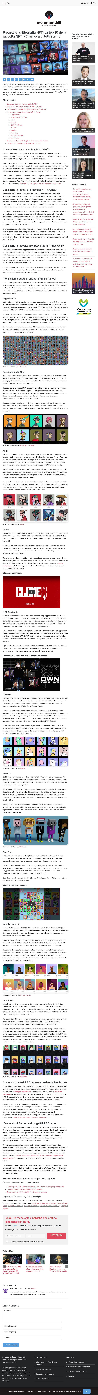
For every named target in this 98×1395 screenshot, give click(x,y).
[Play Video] (31, 592)
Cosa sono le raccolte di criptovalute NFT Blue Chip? (27, 109)
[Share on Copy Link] (28, 79)
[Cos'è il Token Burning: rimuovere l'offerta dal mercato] (59, 1255)
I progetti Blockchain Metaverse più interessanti (24, 1189)
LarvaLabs (23, 367)
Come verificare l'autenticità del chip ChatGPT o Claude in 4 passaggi (83, 241)
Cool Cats (14, 133)
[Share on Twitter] (8, 79)
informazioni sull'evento (49, 1206)
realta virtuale (51, 1203)
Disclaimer (71, 1376)
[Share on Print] (20, 79)
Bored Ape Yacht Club (19, 117)
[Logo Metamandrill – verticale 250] (49, 11)
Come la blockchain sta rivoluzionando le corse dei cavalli (34, 1269)
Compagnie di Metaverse (22, 1092)
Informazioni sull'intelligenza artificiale (46, 1363)
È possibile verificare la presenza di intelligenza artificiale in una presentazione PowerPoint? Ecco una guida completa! (83, 209)
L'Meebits (23, 847)
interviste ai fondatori (32, 1206)
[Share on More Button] (32, 79)
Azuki (13, 120)
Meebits (13, 130)
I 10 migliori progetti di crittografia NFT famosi (24, 112)
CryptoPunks (15, 115)
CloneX (13, 122)
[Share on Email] (24, 79)
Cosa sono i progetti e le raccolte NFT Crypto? (24, 107)
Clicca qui (51, 1391)
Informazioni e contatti (76, 1362)
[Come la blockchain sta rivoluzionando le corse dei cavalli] (35, 1255)
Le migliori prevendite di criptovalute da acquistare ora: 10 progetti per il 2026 (12, 1270)
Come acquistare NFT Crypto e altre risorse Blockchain (27, 141)
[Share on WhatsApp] (16, 79)
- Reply (33, 1288)
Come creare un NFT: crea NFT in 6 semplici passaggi (27, 1192)
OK (86, 1391)
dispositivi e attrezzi (15, 1206)
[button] (4, 1266)
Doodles (14, 128)
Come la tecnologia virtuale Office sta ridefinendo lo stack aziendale (83, 221)
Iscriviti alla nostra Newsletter (79, 1367)
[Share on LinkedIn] (4, 79)
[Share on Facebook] (12, 79)
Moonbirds (15, 138)
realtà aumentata (38, 1203)
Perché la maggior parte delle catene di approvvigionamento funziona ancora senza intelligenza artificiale (82, 194)
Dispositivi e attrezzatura (45, 1374)
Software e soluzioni (43, 1369)
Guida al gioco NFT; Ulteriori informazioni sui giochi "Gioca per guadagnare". (35, 1187)
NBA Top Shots (16, 125)
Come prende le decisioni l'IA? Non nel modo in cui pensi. (82, 251)
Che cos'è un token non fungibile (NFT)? (22, 104)
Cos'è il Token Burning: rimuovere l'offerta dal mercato (58, 1269)
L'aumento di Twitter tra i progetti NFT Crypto (24, 143)
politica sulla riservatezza (77, 1371)
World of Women (17, 136)
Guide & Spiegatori (42, 1379)
